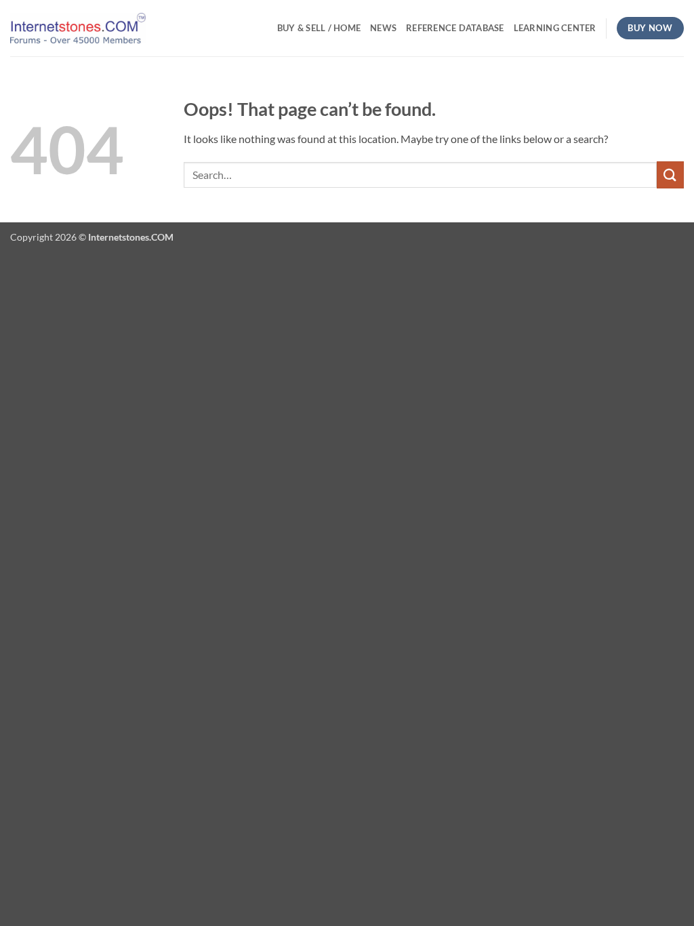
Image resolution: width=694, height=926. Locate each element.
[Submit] (670, 174)
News (383, 27)
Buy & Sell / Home (319, 27)
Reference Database (455, 27)
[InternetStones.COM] (78, 28)
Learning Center (555, 27)
